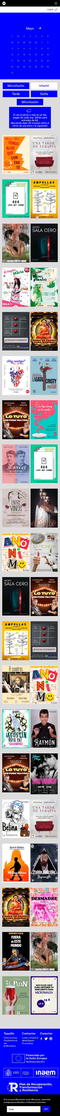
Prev (20, 28)
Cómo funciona (10, 1038)
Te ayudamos (27, 1043)
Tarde (16, 94)
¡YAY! (46, 1109)
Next (40, 28)
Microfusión (16, 86)
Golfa (44, 94)
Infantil (44, 86)
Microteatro (4, 3)
